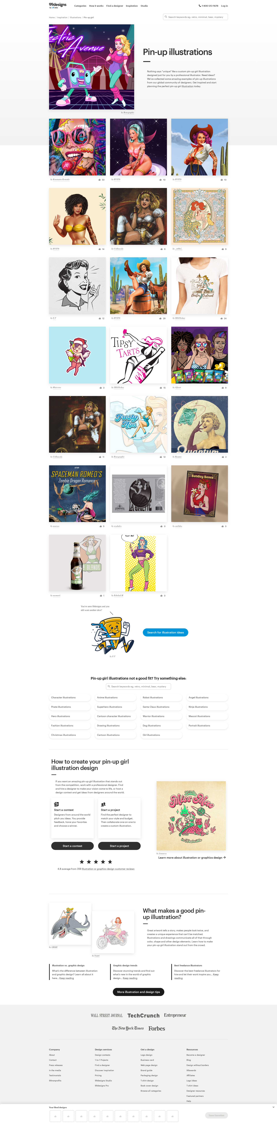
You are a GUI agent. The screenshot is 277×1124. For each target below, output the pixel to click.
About (52, 1055)
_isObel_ (178, 248)
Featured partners (195, 1096)
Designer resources (196, 1091)
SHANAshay (180, 318)
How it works (96, 5)
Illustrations (76, 17)
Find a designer (114, 5)
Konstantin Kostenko (61, 179)
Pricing (98, 1075)
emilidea (178, 526)
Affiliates (191, 1075)
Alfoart (178, 387)
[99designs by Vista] (57, 6)
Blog (189, 1060)
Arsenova (162, 853)
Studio (144, 5)
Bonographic (129, 112)
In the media (55, 1070)
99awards (191, 1070)
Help (189, 1101)
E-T (54, 318)
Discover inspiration (104, 1070)
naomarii (56, 595)
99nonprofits (55, 1080)
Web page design (149, 1065)
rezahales (117, 526)
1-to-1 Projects (101, 1060)
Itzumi (97, 955)
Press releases (56, 1065)
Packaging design (149, 1075)
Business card (147, 1060)
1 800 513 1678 (210, 5)
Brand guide (146, 1070)
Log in (224, 5)
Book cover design (149, 1085)
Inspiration (132, 5)
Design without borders (198, 1065)
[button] (273, 1107)
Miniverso (57, 387)
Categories (80, 5)
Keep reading (66, 978)
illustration (187, 86)
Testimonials (55, 1075)
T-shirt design (147, 1080)
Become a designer (196, 1055)
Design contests (102, 1055)
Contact (53, 1060)
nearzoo (56, 526)
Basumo (178, 456)
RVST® (117, 179)
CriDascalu (118, 248)
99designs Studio (103, 1080)
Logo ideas (192, 1080)
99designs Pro (102, 1085)
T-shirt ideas (192, 1085)
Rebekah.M (118, 595)
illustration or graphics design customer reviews (108, 868)
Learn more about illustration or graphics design (190, 857)
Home (52, 17)
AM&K (54, 947)
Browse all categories (151, 1091)
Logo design (146, 1055)
